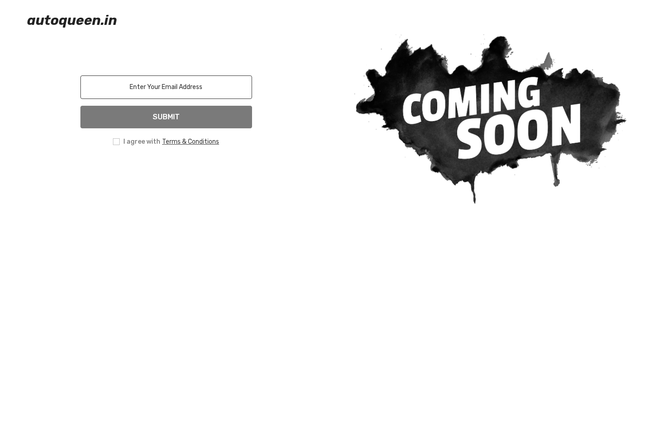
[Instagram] (154, 171)
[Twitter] (204, 171)
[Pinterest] (179, 171)
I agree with (141, 142)
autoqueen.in (72, 20)
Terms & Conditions (190, 142)
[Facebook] (128, 171)
